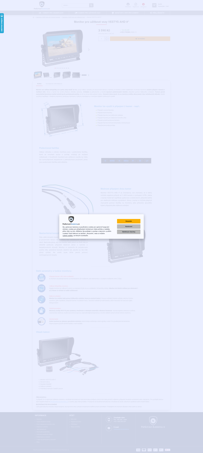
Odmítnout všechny (128, 232)
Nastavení (128, 226)
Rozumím (129, 221)
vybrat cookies (68, 235)
